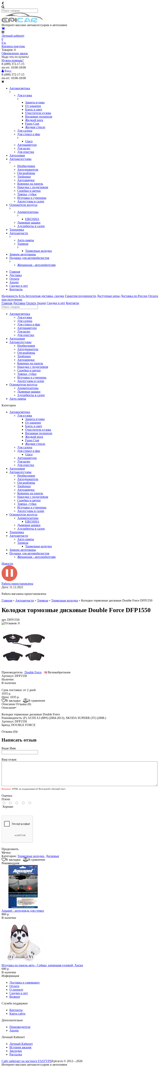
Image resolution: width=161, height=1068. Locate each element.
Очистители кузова (38, 113)
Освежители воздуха (23, 205)
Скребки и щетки (29, 190)
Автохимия (17, 155)
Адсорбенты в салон (31, 226)
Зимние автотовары (22, 254)
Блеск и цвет (33, 109)
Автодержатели (27, 169)
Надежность (10, 296)
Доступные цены (108, 296)
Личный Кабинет (21, 1043)
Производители (19, 1027)
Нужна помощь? (13, 60)
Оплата (14, 278)
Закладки (15, 1050)
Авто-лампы (25, 240)
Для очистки (25, 152)
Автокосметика (19, 88)
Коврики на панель (30, 183)
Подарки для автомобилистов (29, 258)
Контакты (16, 289)
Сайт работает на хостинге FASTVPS (27, 1061)
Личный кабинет (13, 35)
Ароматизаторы (27, 212)
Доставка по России (134, 296)
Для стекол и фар (28, 134)
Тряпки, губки (27, 194)
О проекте (16, 989)
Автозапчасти (18, 233)
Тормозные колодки (38, 250)
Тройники (24, 176)
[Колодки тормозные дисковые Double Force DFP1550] (24, 668)
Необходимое (26, 166)
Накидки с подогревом (32, 187)
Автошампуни (27, 144)
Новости (7, 563)
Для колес (23, 148)
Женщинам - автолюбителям (36, 265)
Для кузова (24, 95)
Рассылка (15, 1054)
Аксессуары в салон (30, 201)
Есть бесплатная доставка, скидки (41, 296)
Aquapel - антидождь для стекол (23, 910)
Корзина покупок (13, 46)
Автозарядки (26, 180)
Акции (14, 282)
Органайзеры (26, 173)
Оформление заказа (15, 53)
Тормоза (22, 243)
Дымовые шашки (28, 222)
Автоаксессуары (20, 159)
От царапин (33, 106)
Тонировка (16, 229)
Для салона (24, 130)
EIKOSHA (32, 219)
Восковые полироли (38, 116)
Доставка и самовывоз (24, 982)
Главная (14, 271)
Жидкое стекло (35, 127)
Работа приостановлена (17, 583)
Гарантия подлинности (80, 296)
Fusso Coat (32, 123)
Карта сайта (17, 1013)
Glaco (29, 141)
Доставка (15, 275)
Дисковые (52, 856)
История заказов (20, 1047)
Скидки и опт (18, 285)
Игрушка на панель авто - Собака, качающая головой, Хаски (42, 965)
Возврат (14, 996)
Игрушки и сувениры (31, 197)
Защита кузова (35, 102)
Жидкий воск (34, 120)
